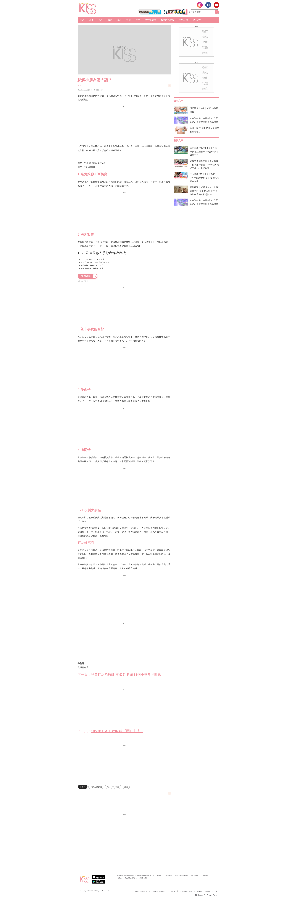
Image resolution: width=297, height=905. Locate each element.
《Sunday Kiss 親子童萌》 (126, 878)
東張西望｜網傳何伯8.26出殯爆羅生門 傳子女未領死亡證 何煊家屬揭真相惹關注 (204, 191)
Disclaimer (199, 895)
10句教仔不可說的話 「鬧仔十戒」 (117, 731)
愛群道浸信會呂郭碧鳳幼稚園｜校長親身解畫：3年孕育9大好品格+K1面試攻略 (204, 164)
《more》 (205, 875)
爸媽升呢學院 (167, 19)
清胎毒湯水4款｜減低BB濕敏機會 (204, 110)
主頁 (82, 19)
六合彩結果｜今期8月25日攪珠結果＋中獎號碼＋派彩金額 (204, 120)
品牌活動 (183, 19)
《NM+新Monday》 (181, 875)
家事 (91, 19)
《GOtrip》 (169, 875)
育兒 (119, 19)
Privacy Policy (212, 895)
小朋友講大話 (96, 787)
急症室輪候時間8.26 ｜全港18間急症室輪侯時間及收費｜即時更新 (204, 151)
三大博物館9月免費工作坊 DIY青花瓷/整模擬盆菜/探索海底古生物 (204, 178)
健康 (128, 19)
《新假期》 (159, 875)
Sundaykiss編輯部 (85, 90)
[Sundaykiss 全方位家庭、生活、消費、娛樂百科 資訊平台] (99, 8)
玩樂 (110, 19)
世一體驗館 (150, 19)
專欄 (138, 19)
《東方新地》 (195, 875)
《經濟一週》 (143, 878)
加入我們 (197, 19)
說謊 (126, 787)
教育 (101, 19)
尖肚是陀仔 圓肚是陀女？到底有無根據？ (204, 130)
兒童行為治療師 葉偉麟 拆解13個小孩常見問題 (126, 674)
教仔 (109, 787)
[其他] (169, 87)
